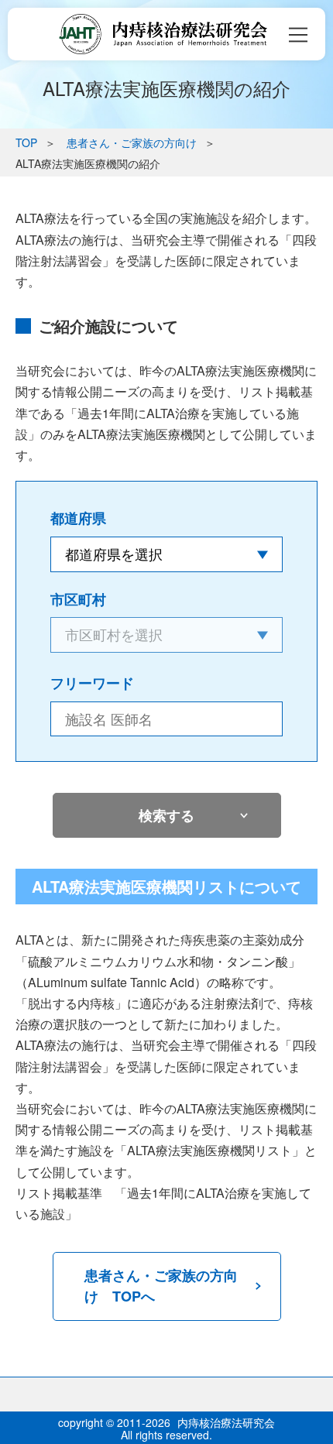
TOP (26, 142)
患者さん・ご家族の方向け (132, 142)
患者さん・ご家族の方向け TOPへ (161, 1285)
